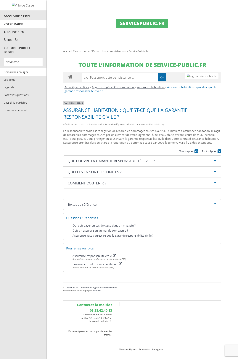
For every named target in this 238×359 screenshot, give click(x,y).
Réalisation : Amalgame (151, 349)
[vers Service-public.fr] (201, 76)
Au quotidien (14, 32)
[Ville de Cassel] (23, 5)
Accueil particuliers (77, 87)
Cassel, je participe (15, 102)
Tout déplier (210, 151)
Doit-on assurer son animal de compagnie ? (100, 230)
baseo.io (96, 290)
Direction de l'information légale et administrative (91, 287)
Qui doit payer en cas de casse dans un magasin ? (104, 225)
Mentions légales (128, 349)
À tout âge (12, 40)
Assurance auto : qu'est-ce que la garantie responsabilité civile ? (113, 235)
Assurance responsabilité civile (92, 256)
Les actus (9, 79)
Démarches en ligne (16, 72)
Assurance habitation (151, 87)
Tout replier (186, 151)
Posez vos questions (16, 95)
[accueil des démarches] (70, 76)
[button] (142, 161)
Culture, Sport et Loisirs (17, 50)
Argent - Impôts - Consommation (113, 87)
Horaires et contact (15, 110)
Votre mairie (13, 24)
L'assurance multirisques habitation (95, 264)
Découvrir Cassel (17, 16)
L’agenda (9, 87)
